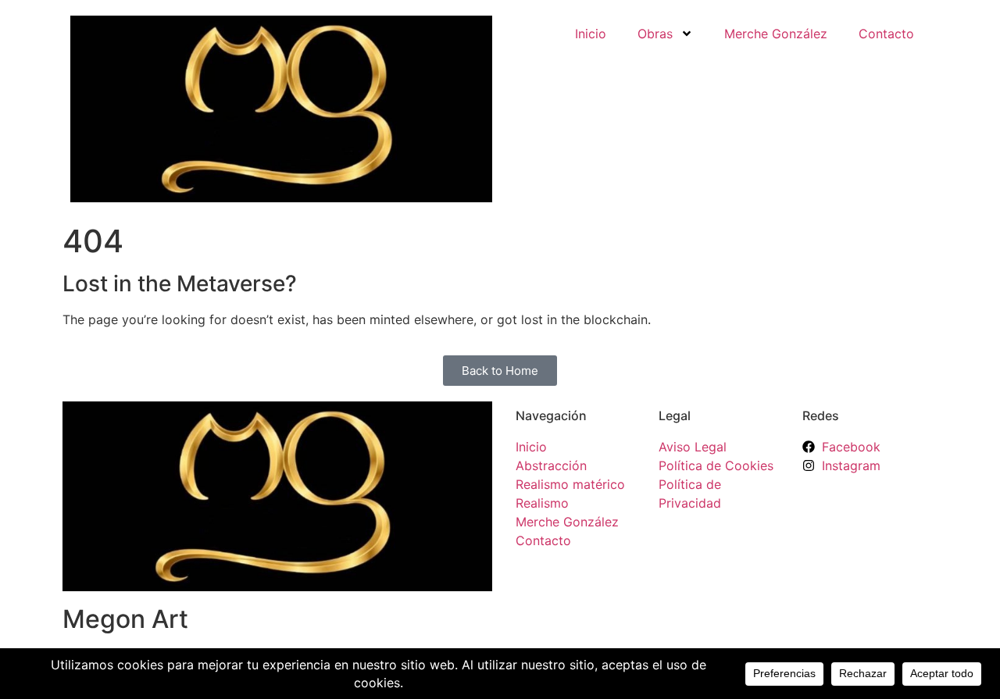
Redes (820, 415)
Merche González (775, 33)
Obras (655, 33)
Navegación (551, 415)
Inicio (590, 33)
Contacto (886, 33)
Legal (675, 415)
